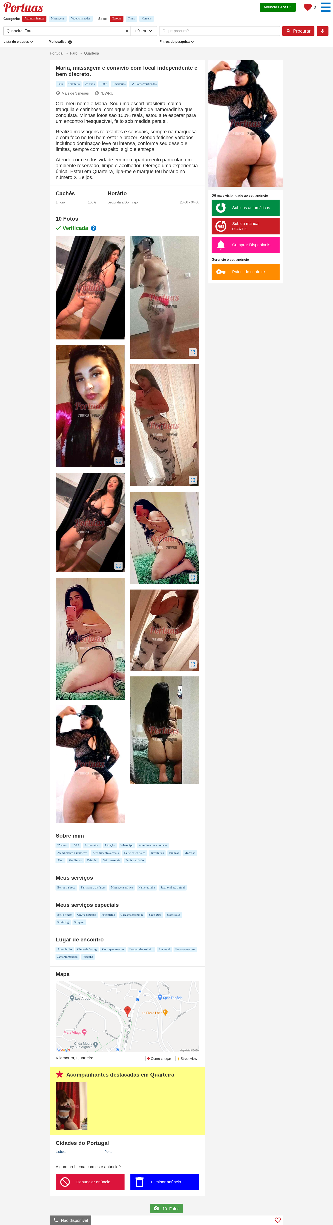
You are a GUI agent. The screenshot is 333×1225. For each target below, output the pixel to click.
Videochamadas (80, 18)
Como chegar (159, 1058)
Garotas (116, 18)
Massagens (57, 18)
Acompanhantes (34, 18)
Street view (187, 1058)
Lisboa (60, 1151)
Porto (108, 1151)
